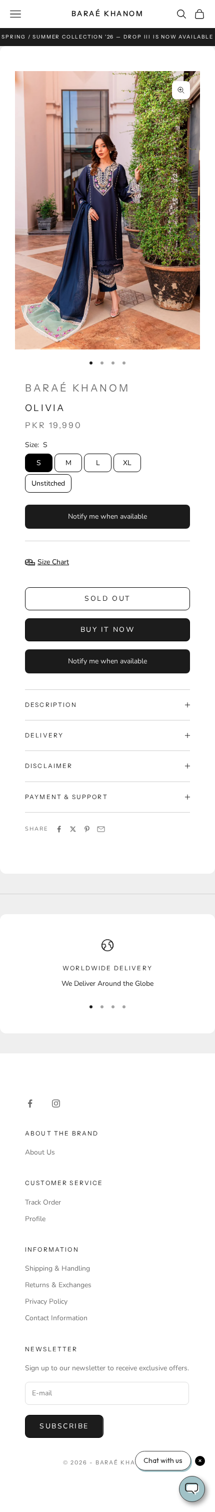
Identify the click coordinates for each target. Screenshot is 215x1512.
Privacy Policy (46, 1301)
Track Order (43, 1202)
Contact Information (56, 1318)
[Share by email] (101, 829)
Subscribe (64, 1426)
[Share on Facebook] (59, 829)
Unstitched (48, 483)
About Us (40, 1152)
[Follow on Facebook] (30, 1103)
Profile (35, 1219)
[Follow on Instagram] (56, 1103)
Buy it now (107, 629)
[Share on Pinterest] (87, 829)
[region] (107, 964)
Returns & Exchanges (58, 1285)
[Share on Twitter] (73, 829)
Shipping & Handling (57, 1268)
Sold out (107, 598)
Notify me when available (107, 516)
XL (127, 463)
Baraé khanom (77, 388)
